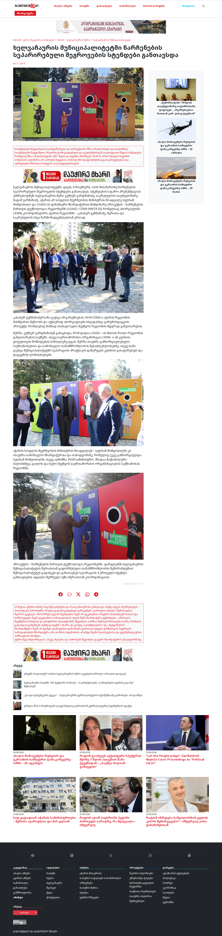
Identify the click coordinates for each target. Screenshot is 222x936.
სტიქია (84, 892)
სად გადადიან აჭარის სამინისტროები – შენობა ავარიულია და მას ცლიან (44, 819)
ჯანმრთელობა (22, 892)
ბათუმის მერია (89, 887)
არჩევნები (86, 883)
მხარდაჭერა (25, 13)
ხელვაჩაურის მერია (79, 39)
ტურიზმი (168, 902)
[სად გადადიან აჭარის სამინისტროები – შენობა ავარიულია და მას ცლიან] (44, 794)
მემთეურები (136, 901)
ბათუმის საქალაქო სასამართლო (100, 878)
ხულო (50, 878)
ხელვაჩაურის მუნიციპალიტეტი (112, 39)
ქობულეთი (53, 897)
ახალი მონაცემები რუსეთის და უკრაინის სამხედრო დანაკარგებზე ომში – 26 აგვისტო (42, 759)
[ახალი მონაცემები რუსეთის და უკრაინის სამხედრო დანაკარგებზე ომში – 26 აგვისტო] (44, 732)
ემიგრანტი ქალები (141, 878)
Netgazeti (188, 6)
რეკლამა (35, 39)
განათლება (104, 6)
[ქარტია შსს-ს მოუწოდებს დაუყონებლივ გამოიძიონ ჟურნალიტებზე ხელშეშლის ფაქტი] (17, 705)
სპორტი (168, 883)
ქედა (49, 892)
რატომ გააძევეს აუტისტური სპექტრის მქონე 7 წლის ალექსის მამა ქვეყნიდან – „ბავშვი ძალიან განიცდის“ (110, 761)
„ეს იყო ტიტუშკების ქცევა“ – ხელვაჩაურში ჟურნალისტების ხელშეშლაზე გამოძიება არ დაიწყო (83, 695)
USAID (60, 39)
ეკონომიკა (169, 887)
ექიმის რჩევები (89, 897)
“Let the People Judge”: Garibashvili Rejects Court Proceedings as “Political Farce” (175, 759)
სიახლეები (48, 39)
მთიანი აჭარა (21, 39)
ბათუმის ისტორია (140, 896)
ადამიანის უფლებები (176, 873)
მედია (166, 897)
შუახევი (51, 887)
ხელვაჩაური (54, 883)
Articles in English (153, 6)
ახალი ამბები (63, 6)
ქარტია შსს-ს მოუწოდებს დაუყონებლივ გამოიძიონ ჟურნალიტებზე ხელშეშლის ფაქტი (78, 706)
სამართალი (127, 6)
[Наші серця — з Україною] (26, 6)
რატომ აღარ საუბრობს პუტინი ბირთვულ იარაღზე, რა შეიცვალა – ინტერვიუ (108, 821)
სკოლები (168, 892)
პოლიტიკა (169, 878)
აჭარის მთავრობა (91, 873)
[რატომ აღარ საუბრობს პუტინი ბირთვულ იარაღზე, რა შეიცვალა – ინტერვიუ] (111, 794)
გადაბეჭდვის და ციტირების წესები (35, 931)
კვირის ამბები (22, 878)
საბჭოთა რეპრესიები (142, 891)
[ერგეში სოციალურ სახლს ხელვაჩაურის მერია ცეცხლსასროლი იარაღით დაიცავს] (17, 673)
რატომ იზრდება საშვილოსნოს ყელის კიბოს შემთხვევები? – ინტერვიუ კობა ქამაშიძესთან (177, 821)
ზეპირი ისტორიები (141, 873)
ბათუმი (84, 6)
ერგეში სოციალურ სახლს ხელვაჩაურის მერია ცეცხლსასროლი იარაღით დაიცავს (75, 673)
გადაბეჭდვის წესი (133, 583)
